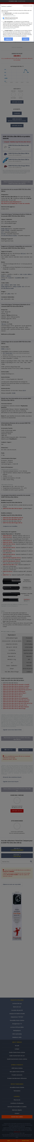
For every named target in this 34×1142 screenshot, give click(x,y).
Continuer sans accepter (28, 5)
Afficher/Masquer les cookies (9, 16)
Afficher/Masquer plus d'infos (9, 19)
